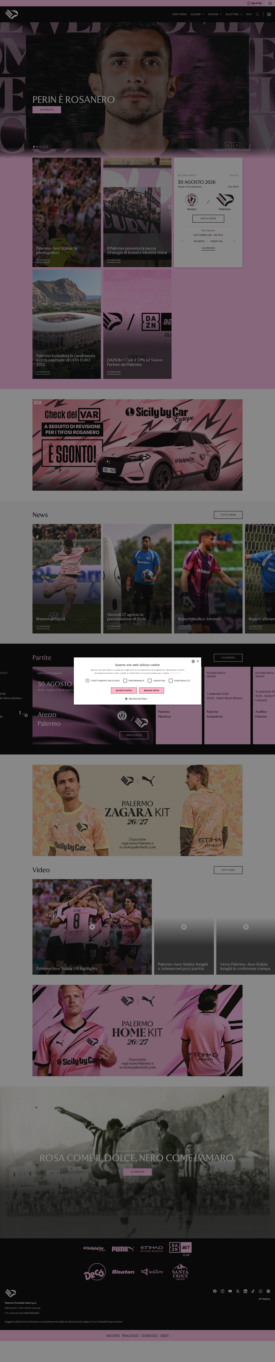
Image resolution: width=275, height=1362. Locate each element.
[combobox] (193, 661)
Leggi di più (175, 673)
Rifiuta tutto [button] (151, 690)
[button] (137, 699)
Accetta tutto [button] (124, 690)
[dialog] (137, 681)
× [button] (197, 661)
